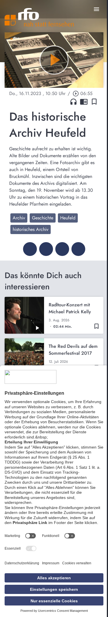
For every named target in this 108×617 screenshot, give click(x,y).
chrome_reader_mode (84, 102)
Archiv (19, 217)
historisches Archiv (30, 229)
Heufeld (67, 217)
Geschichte (42, 217)
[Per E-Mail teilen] (78, 249)
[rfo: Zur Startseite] (39, 17)
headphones (73, 102)
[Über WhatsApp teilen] (62, 249)
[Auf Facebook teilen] (30, 249)
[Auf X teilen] (46, 249)
